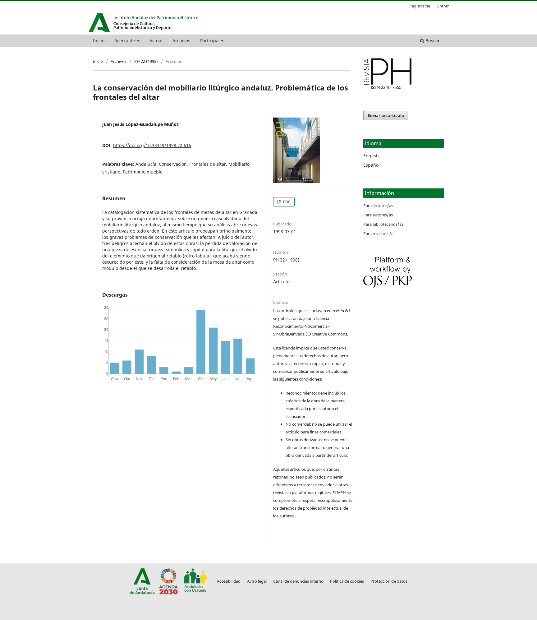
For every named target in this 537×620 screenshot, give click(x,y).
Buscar (432, 41)
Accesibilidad (229, 581)
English (371, 156)
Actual (156, 41)
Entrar (443, 6)
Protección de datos (388, 581)
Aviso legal (257, 581)
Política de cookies (347, 581)
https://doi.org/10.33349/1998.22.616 (152, 145)
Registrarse (419, 6)
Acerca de (125, 41)
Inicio (98, 41)
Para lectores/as (378, 205)
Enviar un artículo (386, 115)
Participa (210, 41)
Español (371, 165)
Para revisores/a (378, 233)
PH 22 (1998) (146, 61)
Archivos (181, 41)
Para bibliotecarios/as (383, 224)
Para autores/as (378, 215)
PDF (286, 202)
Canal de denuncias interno (298, 581)
